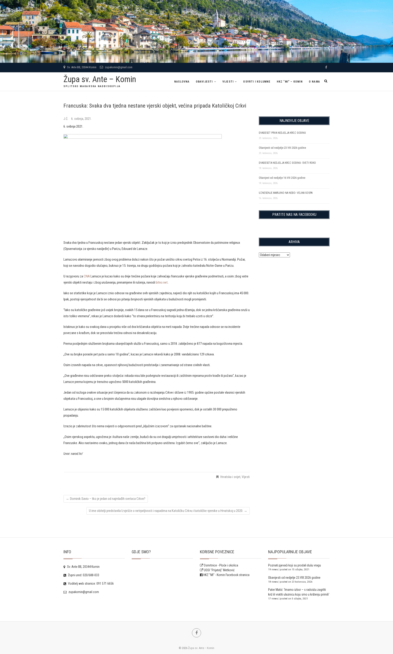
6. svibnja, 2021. (81, 119)
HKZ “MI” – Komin (290, 81)
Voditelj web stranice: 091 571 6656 (90, 583)
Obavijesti (204, 81)
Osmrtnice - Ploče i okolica (220, 565)
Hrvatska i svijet (230, 477)
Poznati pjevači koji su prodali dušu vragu (294, 565)
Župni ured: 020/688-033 (83, 575)
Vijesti (228, 81)
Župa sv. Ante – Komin (99, 79)
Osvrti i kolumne (256, 81)
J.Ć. (66, 119)
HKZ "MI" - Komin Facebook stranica (226, 575)
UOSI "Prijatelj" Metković (218, 570)
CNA (87, 276)
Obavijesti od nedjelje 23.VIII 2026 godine (282, 147)
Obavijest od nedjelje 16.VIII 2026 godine (282, 177)
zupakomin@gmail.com (118, 67)
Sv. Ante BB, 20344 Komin (81, 67)
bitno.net (162, 282)
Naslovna (182, 81)
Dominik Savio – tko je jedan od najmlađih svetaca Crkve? (105, 499)
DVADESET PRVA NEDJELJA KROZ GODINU (282, 132)
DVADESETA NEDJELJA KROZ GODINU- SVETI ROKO (287, 162)
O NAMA (314, 81)
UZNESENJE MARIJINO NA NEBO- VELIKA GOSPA (285, 192)
